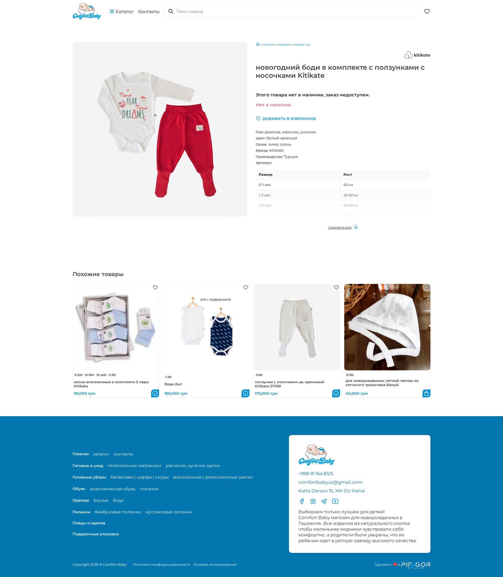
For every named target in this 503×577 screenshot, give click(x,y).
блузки (101, 500)
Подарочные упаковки (96, 534)
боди (118, 500)
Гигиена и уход (88, 465)
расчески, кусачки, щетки (193, 465)
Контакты (149, 11)
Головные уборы (89, 477)
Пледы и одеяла (89, 523)
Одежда (81, 500)
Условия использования (215, 564)
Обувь (79, 488)
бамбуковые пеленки (118, 511)
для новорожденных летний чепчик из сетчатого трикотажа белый (382, 382)
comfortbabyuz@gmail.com (330, 482)
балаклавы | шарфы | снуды (140, 477)
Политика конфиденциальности (161, 564)
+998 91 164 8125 (315, 473)
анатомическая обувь (113, 488)
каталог (101, 454)
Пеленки (81, 512)
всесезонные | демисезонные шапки (213, 477)
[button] (122, 11)
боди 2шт (173, 384)
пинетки (149, 488)
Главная (81, 454)
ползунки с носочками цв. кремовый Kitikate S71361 (289, 384)
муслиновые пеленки (168, 511)
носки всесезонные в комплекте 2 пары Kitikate (111, 384)
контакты (123, 454)
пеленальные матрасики (134, 465)
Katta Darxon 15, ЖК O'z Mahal (331, 490)
